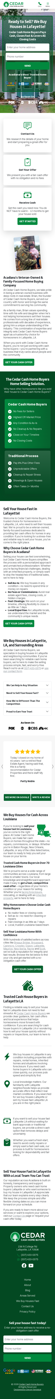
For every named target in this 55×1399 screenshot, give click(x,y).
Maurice (8, 948)
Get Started (27, 221)
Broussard (37, 942)
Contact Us (19, 1215)
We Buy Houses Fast (27, 1300)
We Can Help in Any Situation (22, 685)
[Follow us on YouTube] (31, 1265)
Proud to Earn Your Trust (19, 711)
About (27, 1284)
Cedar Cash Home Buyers (31, 1013)
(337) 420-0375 (32, 668)
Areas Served (27, 1295)
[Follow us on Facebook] (24, 1265)
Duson (29, 945)
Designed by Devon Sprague (27, 1389)
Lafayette (39, 945)
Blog (27, 1290)
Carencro (8, 945)
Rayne (30, 948)
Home (27, 1279)
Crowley (19, 945)
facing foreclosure (32, 892)
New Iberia (20, 948)
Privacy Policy (27, 1311)
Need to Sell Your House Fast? (22, 693)
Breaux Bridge (22, 942)
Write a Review (41, 797)
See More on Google (17, 797)
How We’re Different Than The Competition (23, 702)
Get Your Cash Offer (18, 362)
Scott (42, 948)
